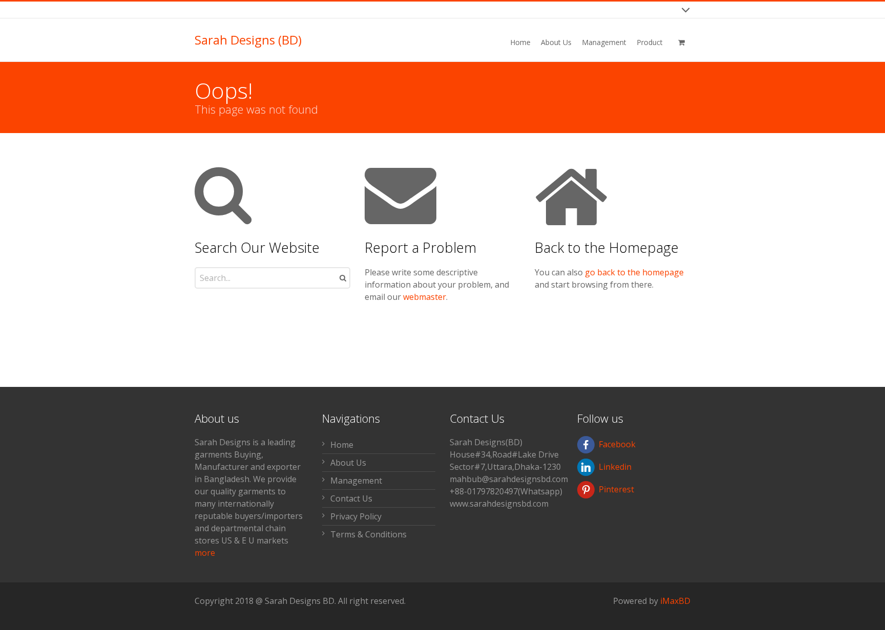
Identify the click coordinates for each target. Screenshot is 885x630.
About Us (348, 462)
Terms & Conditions (368, 534)
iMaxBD (675, 600)
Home (341, 444)
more (205, 552)
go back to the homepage (634, 272)
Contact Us (351, 498)
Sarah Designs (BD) (248, 40)
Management (356, 480)
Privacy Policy (356, 516)
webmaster (424, 296)
